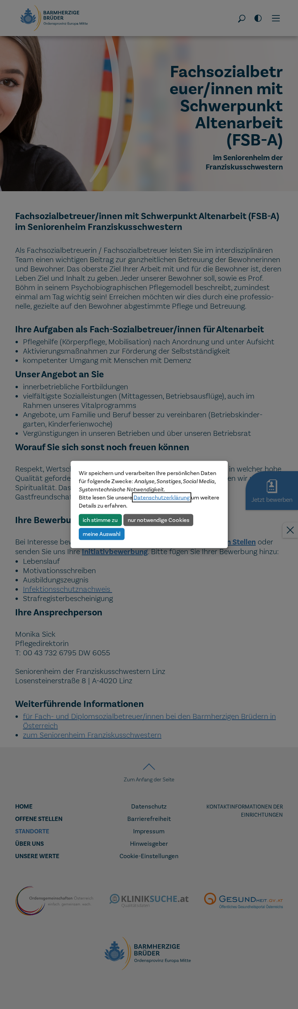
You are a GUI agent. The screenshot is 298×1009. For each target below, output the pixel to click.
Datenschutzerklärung (161, 497)
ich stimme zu (100, 519)
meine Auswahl (101, 533)
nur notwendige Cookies (158, 519)
